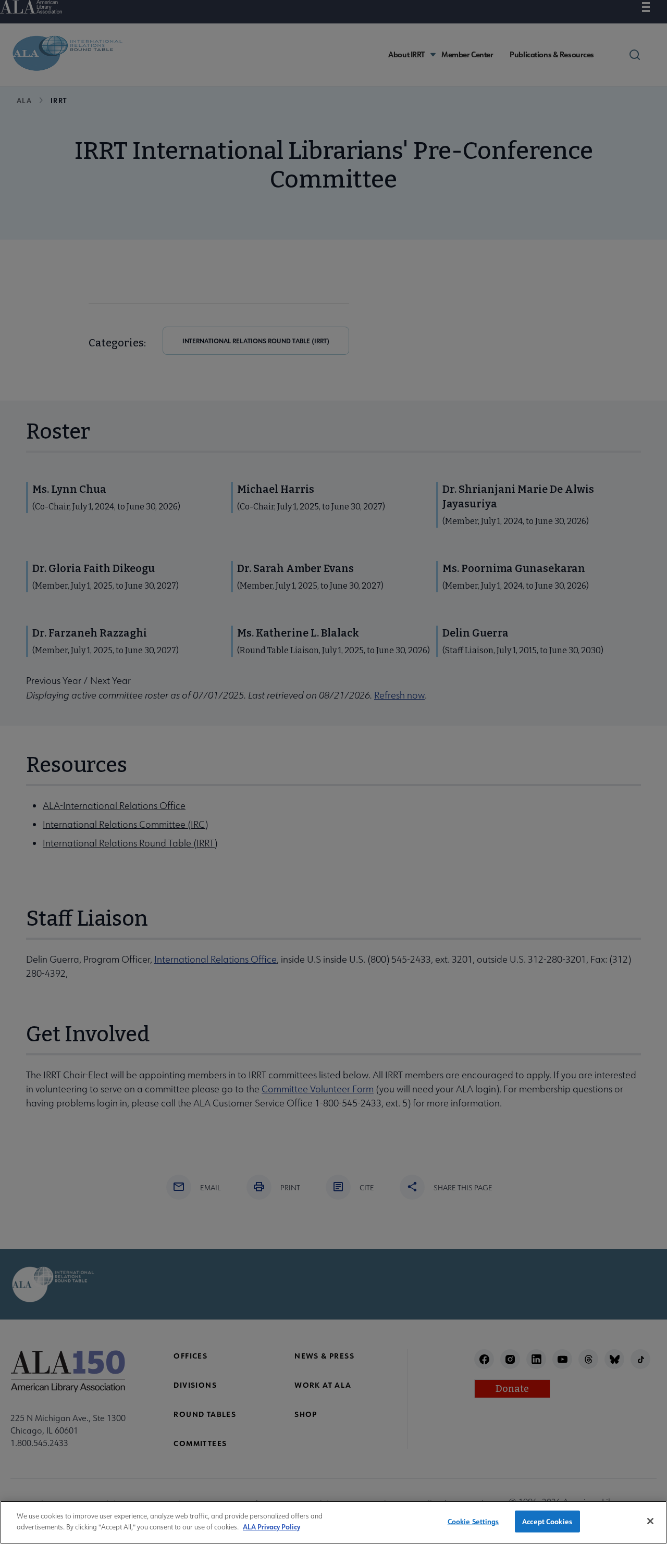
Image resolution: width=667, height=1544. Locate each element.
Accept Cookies (547, 1521)
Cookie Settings (473, 1521)
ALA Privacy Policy (271, 1526)
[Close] (650, 1521)
